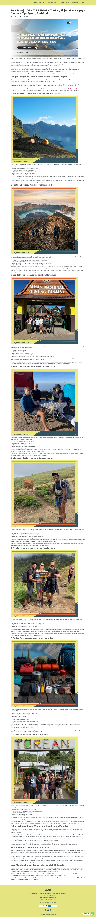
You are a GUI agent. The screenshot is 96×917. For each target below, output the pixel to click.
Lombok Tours (63, 2)
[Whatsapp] (92, 913)
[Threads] (50, 910)
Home (35, 2)
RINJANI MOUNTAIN (47, 873)
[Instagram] (45, 910)
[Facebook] (48, 910)
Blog (83, 2)
